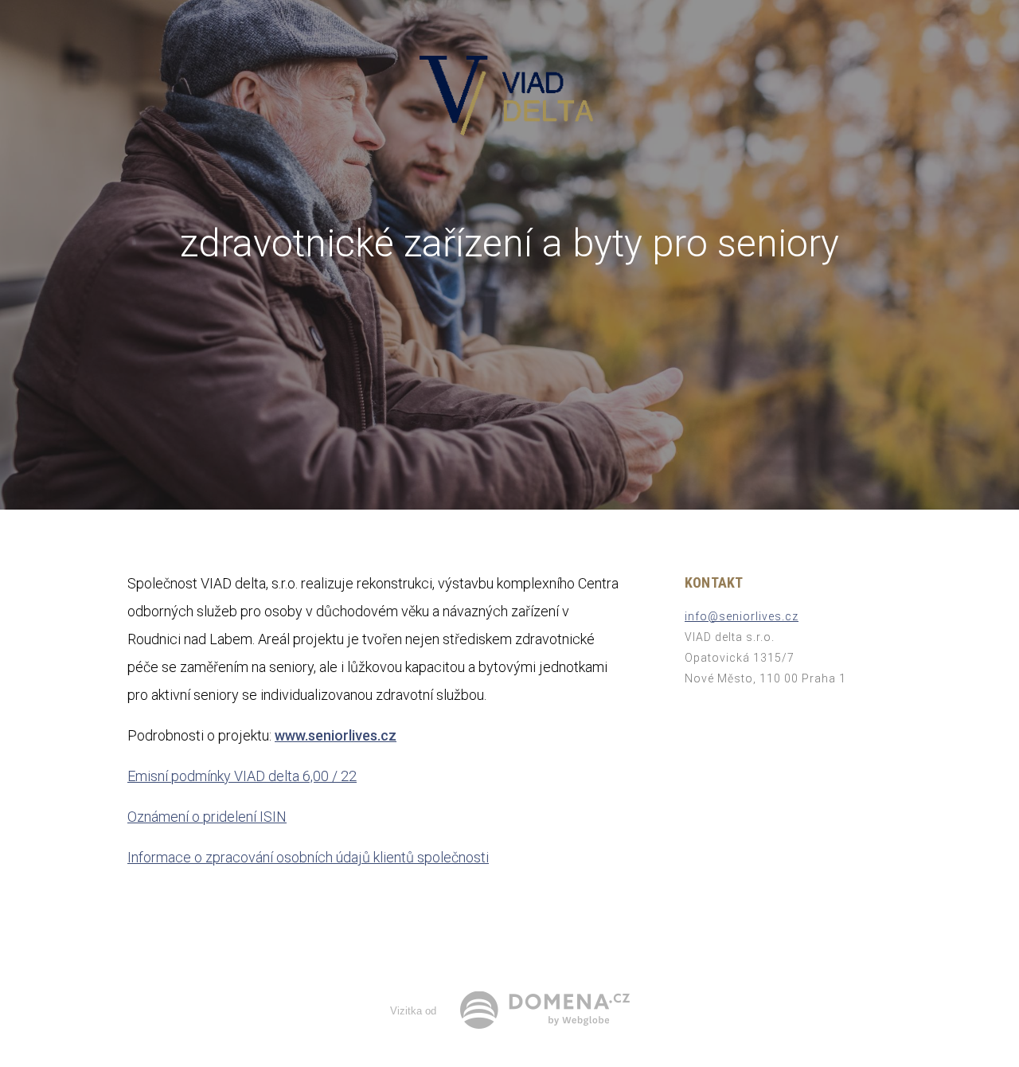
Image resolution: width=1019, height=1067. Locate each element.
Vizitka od (413, 1011)
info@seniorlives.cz (741, 616)
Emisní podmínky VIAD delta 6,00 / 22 (242, 776)
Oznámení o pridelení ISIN (207, 816)
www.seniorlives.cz (335, 735)
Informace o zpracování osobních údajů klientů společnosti (308, 857)
